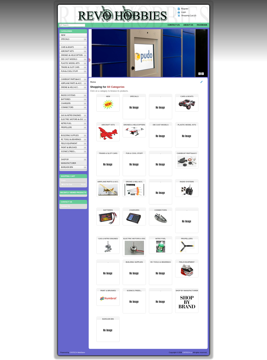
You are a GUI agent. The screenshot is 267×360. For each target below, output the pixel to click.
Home (93, 82)
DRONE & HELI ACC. (134, 182)
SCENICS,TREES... (134, 291)
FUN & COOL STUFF (134, 153)
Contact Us (65, 206)
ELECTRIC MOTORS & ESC (134, 239)
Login (183, 12)
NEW (108, 96)
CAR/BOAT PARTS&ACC (187, 153)
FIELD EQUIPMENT (187, 262)
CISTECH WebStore (77, 352)
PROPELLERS (187, 239)
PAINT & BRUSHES (108, 291)
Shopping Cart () (188, 15)
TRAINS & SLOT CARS (108, 153)
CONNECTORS (161, 210)
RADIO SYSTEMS (187, 182)
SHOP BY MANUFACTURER (187, 291)
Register (184, 9)
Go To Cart (67, 184)
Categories (66, 31)
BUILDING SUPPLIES (134, 262)
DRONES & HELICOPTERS (134, 125)
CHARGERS (134, 210)
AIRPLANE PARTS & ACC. (108, 182)
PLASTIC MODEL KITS (187, 125)
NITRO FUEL (160, 239)
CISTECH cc (187, 352)
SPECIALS (134, 96)
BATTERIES (108, 210)
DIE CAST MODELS (160, 125)
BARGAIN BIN (108, 319)
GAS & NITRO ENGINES (108, 239)
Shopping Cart (68, 176)
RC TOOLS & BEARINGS (160, 262)
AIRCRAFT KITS (108, 125)
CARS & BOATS (186, 96)
